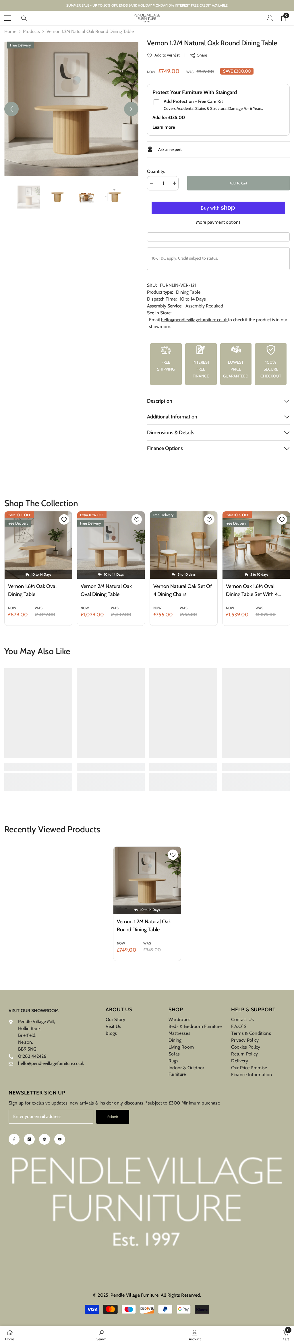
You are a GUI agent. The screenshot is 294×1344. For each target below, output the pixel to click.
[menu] (7, 18)
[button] (11, 109)
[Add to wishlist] (64, 519)
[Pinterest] (44, 1139)
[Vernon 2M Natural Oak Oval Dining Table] (111, 545)
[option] (71, 109)
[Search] (24, 18)
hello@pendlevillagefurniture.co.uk (194, 319)
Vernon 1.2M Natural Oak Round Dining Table (144, 925)
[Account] (270, 18)
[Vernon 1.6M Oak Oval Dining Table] (38, 545)
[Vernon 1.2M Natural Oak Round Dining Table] (147, 880)
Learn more (163, 127)
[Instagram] (29, 1139)
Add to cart (237, 183)
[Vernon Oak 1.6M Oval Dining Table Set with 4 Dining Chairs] (256, 545)
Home (10, 31)
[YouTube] (59, 1139)
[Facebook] (14, 1139)
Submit (112, 1117)
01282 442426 (32, 1056)
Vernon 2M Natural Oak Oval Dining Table (106, 590)
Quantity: (156, 171)
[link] (163, 55)
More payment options (218, 222)
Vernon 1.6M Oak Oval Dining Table (32, 590)
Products (31, 31)
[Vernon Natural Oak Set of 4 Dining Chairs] (183, 545)
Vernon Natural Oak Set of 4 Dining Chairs (182, 590)
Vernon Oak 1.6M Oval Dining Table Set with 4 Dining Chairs (252, 590)
